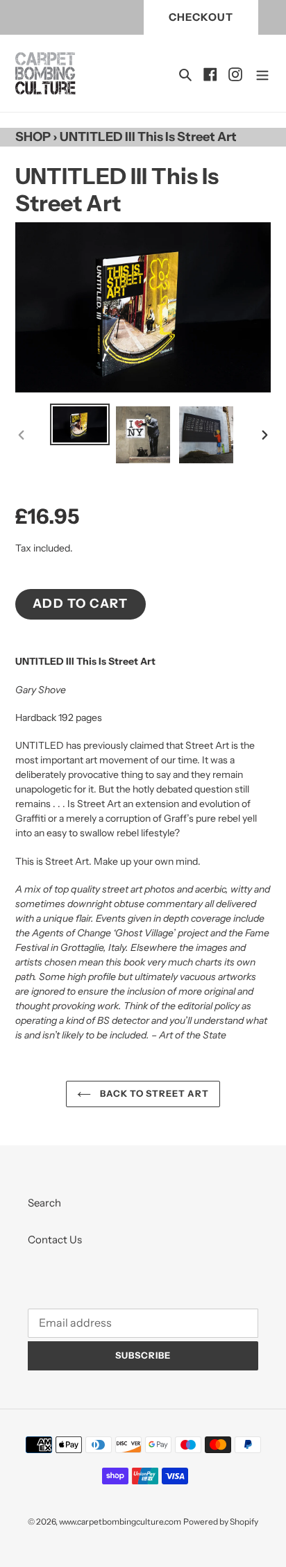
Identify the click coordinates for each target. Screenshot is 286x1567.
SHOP (33, 136)
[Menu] (262, 73)
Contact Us (55, 1239)
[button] (210, 73)
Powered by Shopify (220, 1521)
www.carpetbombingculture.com (120, 1521)
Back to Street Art (154, 1093)
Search (44, 1202)
